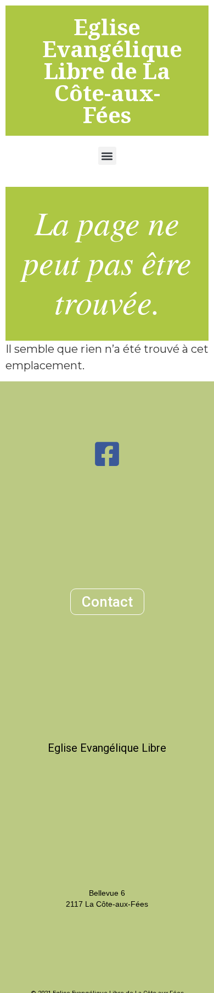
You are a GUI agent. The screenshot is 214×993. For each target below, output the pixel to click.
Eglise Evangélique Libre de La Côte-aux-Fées (112, 71)
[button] (107, 156)
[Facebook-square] (107, 454)
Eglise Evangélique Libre (107, 748)
